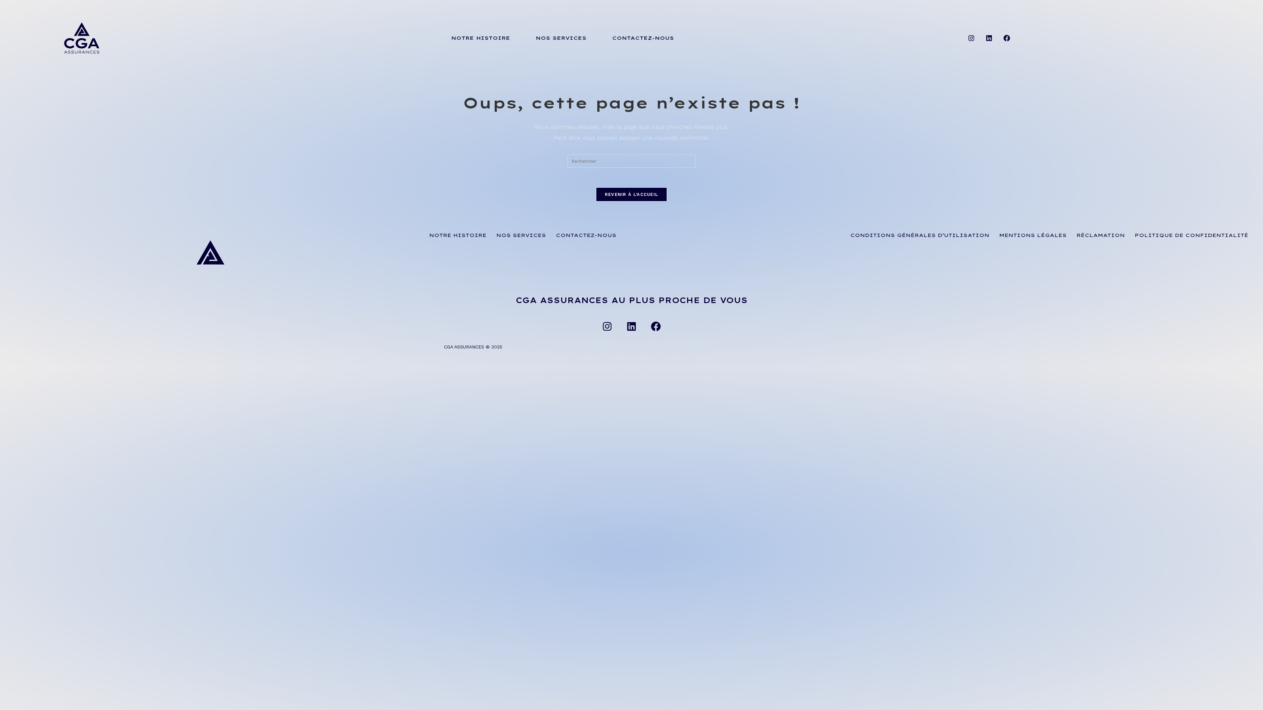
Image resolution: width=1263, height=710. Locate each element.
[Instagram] (971, 38)
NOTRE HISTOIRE (480, 38)
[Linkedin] (989, 38)
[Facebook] (1006, 38)
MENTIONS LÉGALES (1033, 235)
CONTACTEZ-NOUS (643, 38)
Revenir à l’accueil (631, 194)
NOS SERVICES (561, 38)
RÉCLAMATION (1101, 235)
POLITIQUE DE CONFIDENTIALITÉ (1191, 235)
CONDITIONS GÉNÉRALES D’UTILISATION (919, 235)
